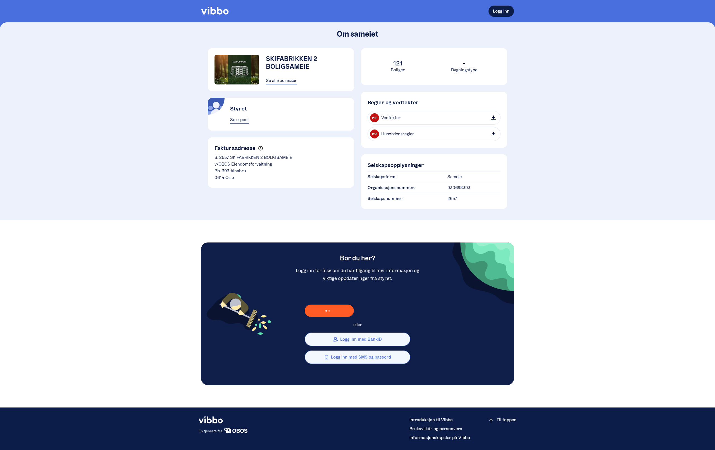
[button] (260, 148)
